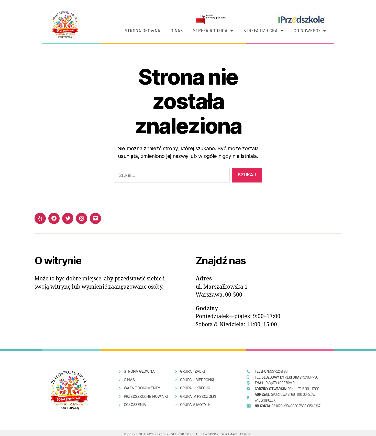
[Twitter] (67, 218)
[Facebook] (54, 218)
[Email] (95, 218)
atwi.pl (246, 434)
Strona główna (142, 30)
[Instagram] (81, 218)
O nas (177, 30)
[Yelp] (40, 218)
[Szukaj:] (171, 176)
